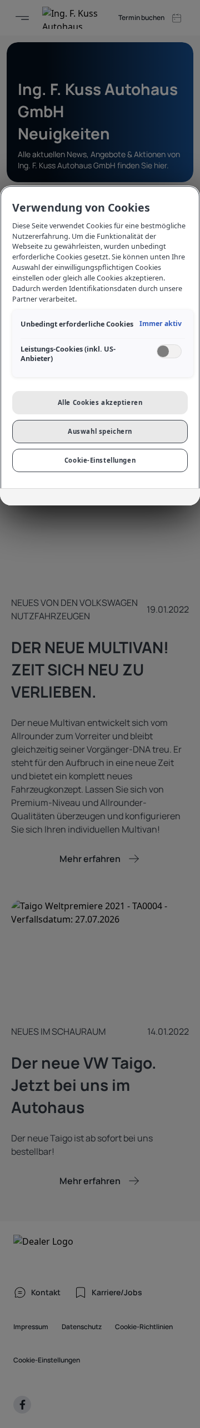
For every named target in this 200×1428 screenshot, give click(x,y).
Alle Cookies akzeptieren (100, 402)
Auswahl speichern (100, 431)
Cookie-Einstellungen (100, 460)
